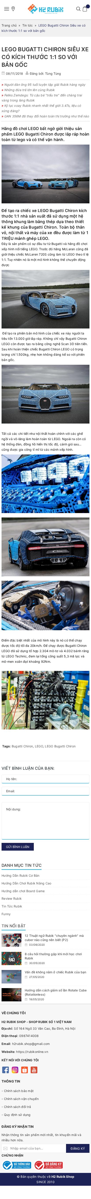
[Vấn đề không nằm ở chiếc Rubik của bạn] (11, 976)
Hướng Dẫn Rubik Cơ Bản (21, 875)
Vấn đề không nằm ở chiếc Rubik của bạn (56, 972)
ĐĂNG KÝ (78, 1148)
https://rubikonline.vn (32, 1052)
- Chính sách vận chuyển (20, 1099)
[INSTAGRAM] (15, 1069)
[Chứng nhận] (16, 1165)
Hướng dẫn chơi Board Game (23, 891)
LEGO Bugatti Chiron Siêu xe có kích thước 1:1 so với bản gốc (45, 57)
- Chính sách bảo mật (18, 1091)
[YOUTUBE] (34, 1069)
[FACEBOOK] (5, 1069)
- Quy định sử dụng (16, 1115)
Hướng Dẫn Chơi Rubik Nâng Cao (26, 883)
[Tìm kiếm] (78, 9)
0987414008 (29, 1036)
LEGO (39, 746)
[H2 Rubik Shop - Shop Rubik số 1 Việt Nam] (45, 9)
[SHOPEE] (24, 1069)
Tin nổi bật (14, 926)
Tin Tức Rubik (12, 906)
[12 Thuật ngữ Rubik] (11, 940)
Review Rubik (12, 898)
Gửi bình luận (17, 847)
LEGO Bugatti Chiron (60, 746)
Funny (6, 914)
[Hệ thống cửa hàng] (13, 9)
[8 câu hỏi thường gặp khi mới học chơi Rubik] (11, 958)
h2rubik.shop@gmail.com (31, 1044)
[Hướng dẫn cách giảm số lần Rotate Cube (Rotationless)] (11, 994)
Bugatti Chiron (22, 746)
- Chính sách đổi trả (16, 1107)
